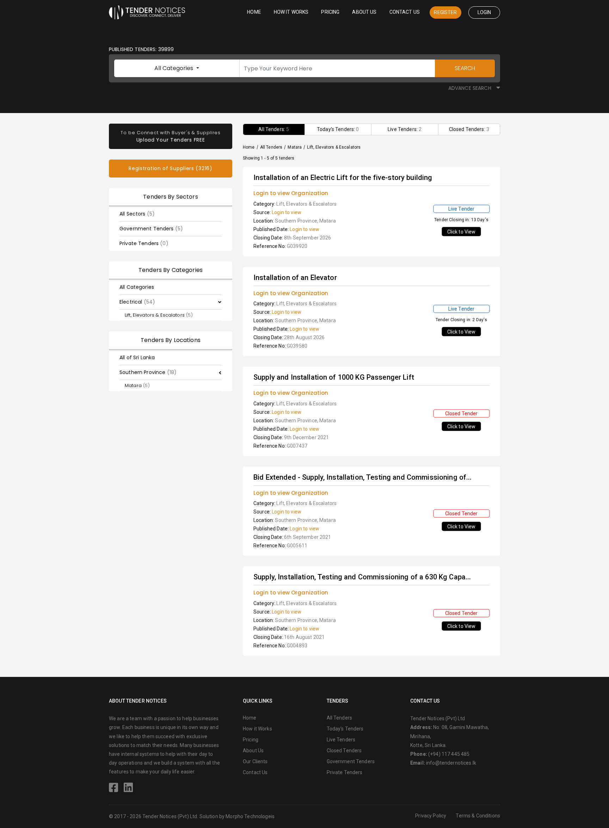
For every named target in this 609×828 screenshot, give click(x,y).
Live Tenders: (405, 129)
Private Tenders (143, 243)
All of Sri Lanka (137, 357)
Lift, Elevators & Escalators (159, 315)
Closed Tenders (344, 750)
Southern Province (148, 372)
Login (484, 12)
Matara (137, 385)
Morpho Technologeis (250, 816)
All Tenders (271, 147)
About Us (364, 12)
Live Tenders (341, 739)
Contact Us (404, 12)
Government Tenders (151, 228)
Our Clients (255, 761)
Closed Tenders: (469, 129)
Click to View (461, 232)
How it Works (291, 12)
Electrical (137, 301)
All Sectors (137, 213)
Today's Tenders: (338, 129)
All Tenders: (273, 129)
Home (254, 12)
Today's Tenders (345, 728)
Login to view (286, 212)
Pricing (330, 12)
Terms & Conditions (478, 815)
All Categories (174, 68)
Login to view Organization (290, 193)
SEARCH (465, 68)
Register (445, 12)
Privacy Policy (430, 815)
